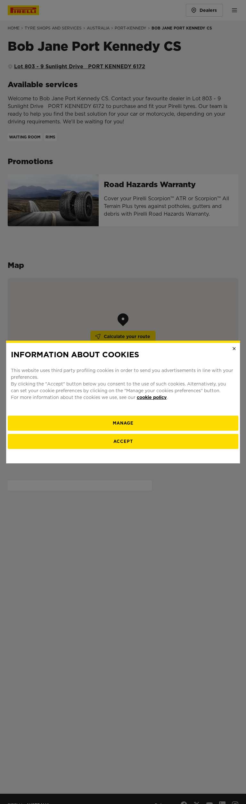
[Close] (234, 348)
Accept (123, 441)
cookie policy (152, 397)
